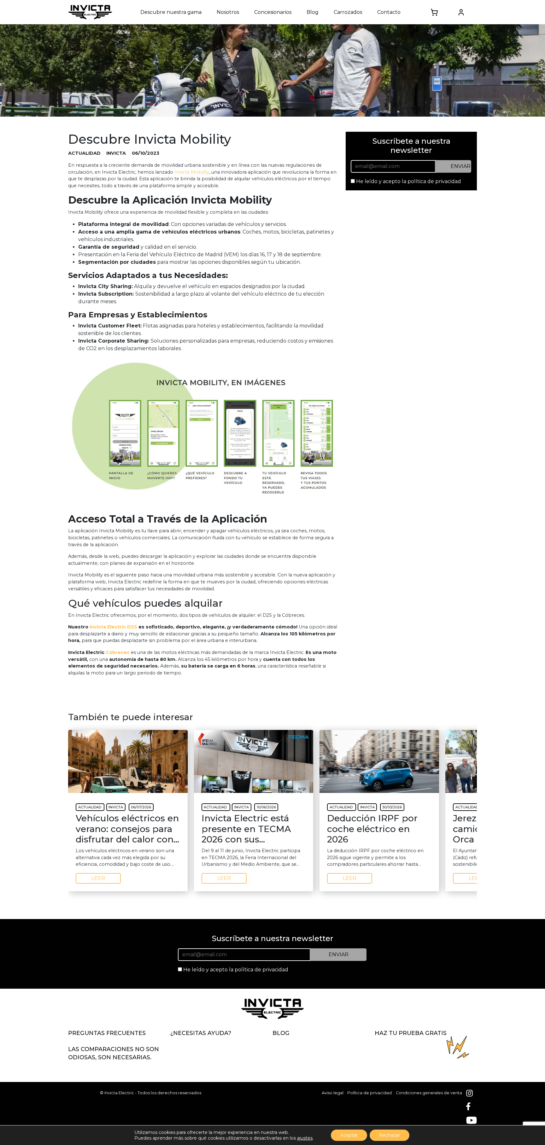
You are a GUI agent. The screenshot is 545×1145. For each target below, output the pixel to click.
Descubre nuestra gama (171, 12)
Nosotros (228, 12)
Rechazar (389, 1135)
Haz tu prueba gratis (411, 1033)
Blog (313, 12)
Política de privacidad (369, 1092)
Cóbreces (118, 652)
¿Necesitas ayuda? (200, 1033)
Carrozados (348, 12)
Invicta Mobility (191, 172)
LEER (98, 878)
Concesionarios (272, 12)
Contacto (389, 12)
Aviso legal (332, 1092)
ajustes (305, 1138)
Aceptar (349, 1135)
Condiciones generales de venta (429, 1092)
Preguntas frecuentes (107, 1033)
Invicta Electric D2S (113, 627)
